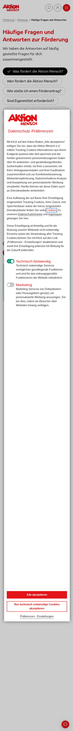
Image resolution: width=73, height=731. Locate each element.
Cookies (51, 210)
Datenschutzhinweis (30, 214)
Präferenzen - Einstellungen (37, 616)
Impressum (55, 214)
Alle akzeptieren (37, 594)
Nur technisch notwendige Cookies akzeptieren (37, 606)
